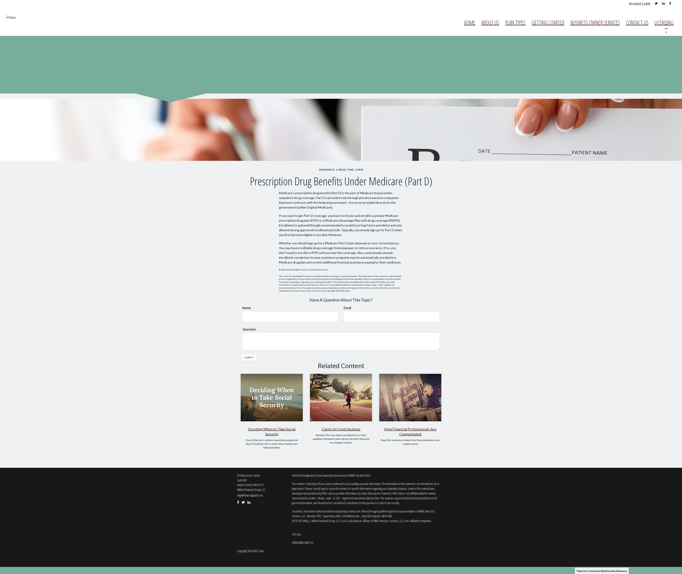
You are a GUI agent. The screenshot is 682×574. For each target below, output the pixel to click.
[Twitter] (656, 3)
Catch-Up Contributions (341, 429)
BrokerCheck (363, 475)
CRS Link (296, 534)
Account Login (639, 3)
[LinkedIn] (663, 3)
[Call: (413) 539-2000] (308, 521)
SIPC (319, 516)
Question (249, 329)
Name (246, 308)
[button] (490, 22)
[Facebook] (670, 3)
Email (347, 308)
